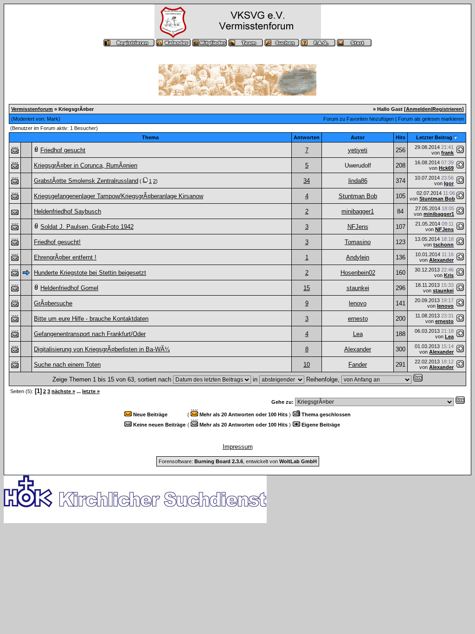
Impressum (238, 446)
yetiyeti (357, 150)
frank (447, 152)
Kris (449, 275)
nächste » (63, 391)
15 (306, 288)
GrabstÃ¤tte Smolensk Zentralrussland (86, 180)
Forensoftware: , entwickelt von (238, 461)
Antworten (307, 137)
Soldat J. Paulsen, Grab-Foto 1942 (87, 226)
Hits (400, 137)
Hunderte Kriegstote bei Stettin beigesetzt (90, 272)
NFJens (357, 226)
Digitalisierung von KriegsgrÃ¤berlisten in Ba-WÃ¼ (102, 349)
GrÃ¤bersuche (53, 303)
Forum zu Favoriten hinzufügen (358, 119)
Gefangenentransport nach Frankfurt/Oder (90, 333)
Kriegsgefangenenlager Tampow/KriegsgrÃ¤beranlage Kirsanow (118, 196)
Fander (357, 364)
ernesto (358, 318)
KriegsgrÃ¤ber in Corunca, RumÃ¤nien (85, 165)
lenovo (357, 303)
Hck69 (446, 168)
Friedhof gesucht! (57, 242)
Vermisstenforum (32, 109)
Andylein (357, 257)
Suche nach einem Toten (67, 364)
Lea (358, 333)
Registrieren (447, 109)
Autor (358, 137)
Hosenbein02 (357, 272)
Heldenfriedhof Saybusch (67, 211)
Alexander (441, 260)
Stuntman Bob (358, 196)
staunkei (358, 288)
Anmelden (418, 109)
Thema (150, 137)
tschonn (443, 244)
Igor (449, 183)
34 (306, 180)
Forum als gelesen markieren (431, 119)
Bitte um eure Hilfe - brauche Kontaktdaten (91, 318)
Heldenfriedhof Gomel (69, 288)
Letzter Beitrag (434, 137)
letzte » (91, 391)
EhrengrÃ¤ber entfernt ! (65, 257)
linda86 (357, 180)
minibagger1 (357, 211)
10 (306, 364)
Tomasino (358, 242)
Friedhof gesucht (62, 150)
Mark (52, 119)
